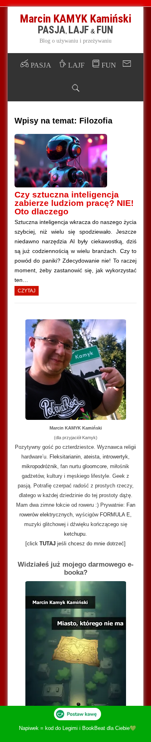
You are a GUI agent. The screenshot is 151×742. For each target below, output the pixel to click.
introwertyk (115, 457)
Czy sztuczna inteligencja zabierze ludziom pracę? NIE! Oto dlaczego (74, 203)
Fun (105, 30)
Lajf (78, 30)
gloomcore (95, 466)
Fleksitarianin (65, 457)
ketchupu (74, 534)
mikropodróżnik (39, 466)
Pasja (51, 30)
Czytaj (26, 291)
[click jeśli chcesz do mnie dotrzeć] (75, 544)
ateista (91, 457)
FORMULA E (115, 515)
